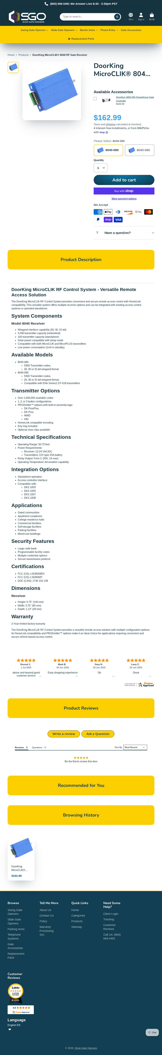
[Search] (117, 17)
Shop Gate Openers (86, 1048)
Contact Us (47, 915)
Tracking (108, 919)
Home (11, 55)
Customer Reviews (109, 927)
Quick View (105, 105)
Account (141, 17)
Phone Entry (107, 30)
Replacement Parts (16, 955)
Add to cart (124, 180)
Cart (151, 17)
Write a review (64, 734)
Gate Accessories (15, 946)
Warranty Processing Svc (47, 930)
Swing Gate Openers (33, 30)
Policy (43, 921)
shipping (110, 124)
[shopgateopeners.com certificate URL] (139, 686)
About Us (45, 910)
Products (23, 55)
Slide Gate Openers (62, 30)
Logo (27, 17)
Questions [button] (37, 747)
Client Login (110, 913)
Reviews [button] (19, 747)
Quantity (99, 160)
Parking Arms (16, 929)
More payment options (124, 198)
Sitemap (76, 927)
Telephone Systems (14, 936)
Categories (78, 915)
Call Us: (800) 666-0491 (112, 936)
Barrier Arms (87, 30)
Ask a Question (97, 734)
